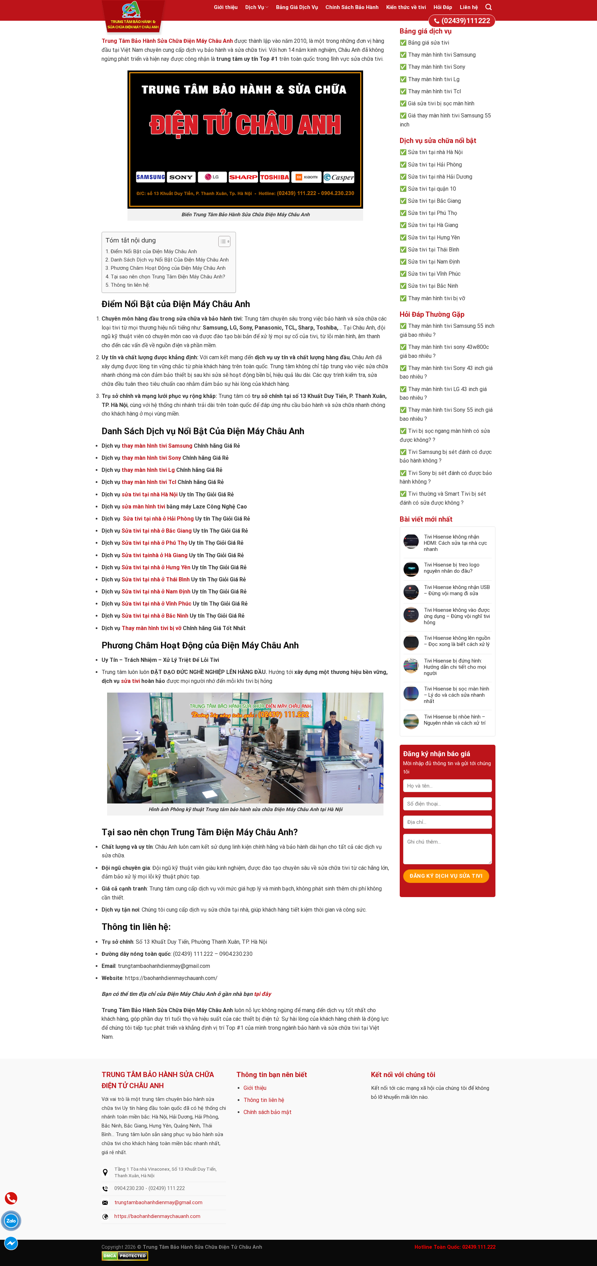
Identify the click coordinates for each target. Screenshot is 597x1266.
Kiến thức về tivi (406, 7)
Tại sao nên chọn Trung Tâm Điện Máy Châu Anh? (168, 277)
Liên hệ (469, 7)
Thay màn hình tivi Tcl (434, 91)
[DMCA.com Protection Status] (125, 1256)
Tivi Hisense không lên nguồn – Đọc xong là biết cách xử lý (457, 641)
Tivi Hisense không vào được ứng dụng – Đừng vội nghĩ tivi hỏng (457, 616)
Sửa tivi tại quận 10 (432, 188)
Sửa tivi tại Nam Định (434, 261)
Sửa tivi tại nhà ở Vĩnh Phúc (156, 603)
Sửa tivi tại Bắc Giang (434, 201)
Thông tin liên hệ (264, 1100)
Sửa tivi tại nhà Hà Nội (435, 152)
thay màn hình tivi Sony (151, 458)
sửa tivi (130, 681)
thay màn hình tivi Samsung (157, 445)
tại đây (262, 994)
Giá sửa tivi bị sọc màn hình (441, 103)
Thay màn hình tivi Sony (436, 67)
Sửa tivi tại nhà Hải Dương (440, 176)
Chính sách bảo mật (268, 1112)
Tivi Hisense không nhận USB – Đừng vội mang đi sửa (457, 590)
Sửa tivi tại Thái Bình (433, 249)
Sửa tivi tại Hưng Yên (434, 237)
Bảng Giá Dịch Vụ (297, 7)
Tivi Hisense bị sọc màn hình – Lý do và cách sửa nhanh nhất (456, 695)
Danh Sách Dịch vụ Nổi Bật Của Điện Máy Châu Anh (170, 260)
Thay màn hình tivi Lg (433, 79)
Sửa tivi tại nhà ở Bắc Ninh (155, 615)
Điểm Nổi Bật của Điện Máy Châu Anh (154, 251)
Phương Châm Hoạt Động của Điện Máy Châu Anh (168, 268)
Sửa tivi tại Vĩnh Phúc (434, 273)
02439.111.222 (478, 1247)
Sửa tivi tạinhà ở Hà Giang (155, 555)
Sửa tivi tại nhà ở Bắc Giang (157, 530)
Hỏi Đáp (443, 7)
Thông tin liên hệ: (130, 285)
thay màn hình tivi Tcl (149, 482)
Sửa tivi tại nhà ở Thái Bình (156, 579)
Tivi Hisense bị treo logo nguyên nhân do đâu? (452, 568)
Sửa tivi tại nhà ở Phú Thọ (154, 543)
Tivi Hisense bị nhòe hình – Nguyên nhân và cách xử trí (454, 720)
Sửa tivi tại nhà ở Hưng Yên (156, 567)
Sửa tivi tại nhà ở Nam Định (156, 591)
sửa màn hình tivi (143, 506)
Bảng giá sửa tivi (428, 42)
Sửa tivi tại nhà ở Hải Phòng (158, 518)
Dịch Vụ (254, 7)
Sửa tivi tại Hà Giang (433, 225)
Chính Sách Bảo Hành (352, 7)
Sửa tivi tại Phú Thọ (432, 213)
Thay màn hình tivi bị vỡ (151, 628)
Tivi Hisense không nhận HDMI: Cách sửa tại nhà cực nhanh (455, 543)
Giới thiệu (226, 7)
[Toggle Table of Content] (221, 241)
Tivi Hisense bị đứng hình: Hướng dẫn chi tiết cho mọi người (455, 667)
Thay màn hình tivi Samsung (442, 54)
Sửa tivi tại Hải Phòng (435, 164)
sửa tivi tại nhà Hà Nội (150, 494)
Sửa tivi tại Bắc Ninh (433, 286)
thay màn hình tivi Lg (148, 470)
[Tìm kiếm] (488, 7)
